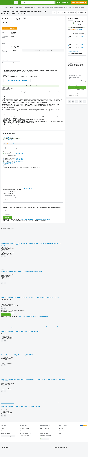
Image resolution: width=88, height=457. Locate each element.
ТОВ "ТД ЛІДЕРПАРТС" (8, 137)
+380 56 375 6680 (20, 159)
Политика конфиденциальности (27, 430)
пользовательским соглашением (42, 219)
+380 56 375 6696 (20, 161)
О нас (2, 428)
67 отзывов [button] (15, 143)
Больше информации (73, 51)
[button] (54, 12)
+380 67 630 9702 (20, 153)
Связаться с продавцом (9, 28)
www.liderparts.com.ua (8, 163)
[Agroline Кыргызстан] (6, 2)
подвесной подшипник (13, 33)
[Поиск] (22, 2)
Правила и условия (24, 428)
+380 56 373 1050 (20, 158)
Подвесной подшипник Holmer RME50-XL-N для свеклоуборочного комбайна (21, 271)
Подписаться (6, 314)
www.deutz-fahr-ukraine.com (9, 162)
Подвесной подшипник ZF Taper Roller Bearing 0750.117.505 (17, 355)
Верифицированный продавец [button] (12, 138)
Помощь (3, 430)
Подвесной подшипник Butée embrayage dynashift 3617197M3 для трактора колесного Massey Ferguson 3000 (30, 297)
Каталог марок (23, 437)
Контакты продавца (5, 433)
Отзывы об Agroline (24, 435)
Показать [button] (13, 153)
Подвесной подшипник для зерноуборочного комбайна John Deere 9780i (20, 331)
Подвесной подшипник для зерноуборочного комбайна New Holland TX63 (20, 406)
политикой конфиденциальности (27, 219)
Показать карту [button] (27, 177)
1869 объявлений (12, 139)
